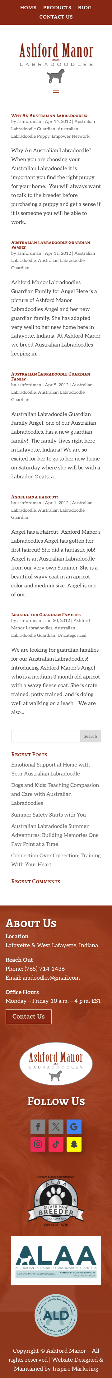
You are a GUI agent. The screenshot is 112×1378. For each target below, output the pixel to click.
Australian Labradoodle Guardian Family (50, 245)
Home (28, 8)
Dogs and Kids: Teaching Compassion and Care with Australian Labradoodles (55, 794)
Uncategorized (72, 635)
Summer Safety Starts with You (48, 815)
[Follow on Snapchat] (74, 1144)
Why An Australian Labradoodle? (49, 115)
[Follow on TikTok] (56, 1144)
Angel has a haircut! (34, 497)
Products (57, 8)
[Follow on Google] (74, 1127)
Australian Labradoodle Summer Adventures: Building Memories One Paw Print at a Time (55, 835)
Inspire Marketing (75, 1369)
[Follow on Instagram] (37, 1144)
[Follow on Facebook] (37, 1127)
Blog (85, 8)
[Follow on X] (56, 1127)
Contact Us (56, 17)
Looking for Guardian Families (46, 614)
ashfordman (29, 121)
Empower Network (71, 136)
